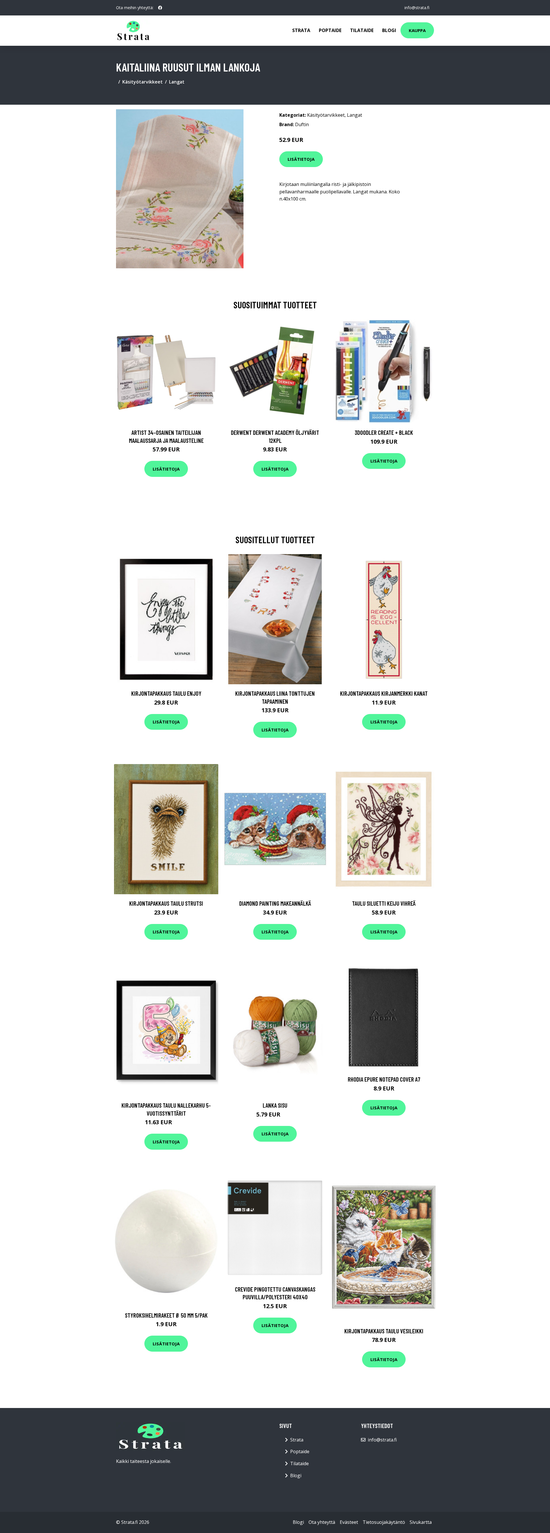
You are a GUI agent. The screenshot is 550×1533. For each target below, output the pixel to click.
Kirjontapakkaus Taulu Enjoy (166, 693)
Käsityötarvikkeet (142, 82)
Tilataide (362, 30)
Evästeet (349, 1522)
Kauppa (417, 30)
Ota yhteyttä (322, 1522)
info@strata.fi (416, 7)
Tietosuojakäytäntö (384, 1522)
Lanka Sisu (275, 1105)
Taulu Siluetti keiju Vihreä (384, 903)
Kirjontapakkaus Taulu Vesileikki (383, 1330)
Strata (301, 30)
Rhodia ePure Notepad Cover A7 (384, 1079)
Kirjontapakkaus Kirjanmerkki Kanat (384, 693)
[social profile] (160, 7)
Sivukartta (421, 1522)
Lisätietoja (301, 159)
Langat (176, 82)
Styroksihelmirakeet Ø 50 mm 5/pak (166, 1315)
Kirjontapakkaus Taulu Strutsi (166, 903)
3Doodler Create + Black (384, 432)
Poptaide (330, 30)
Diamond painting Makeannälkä (275, 903)
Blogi (389, 30)
